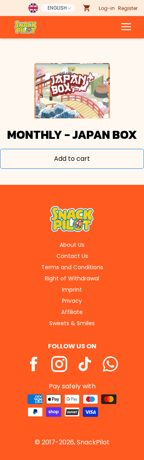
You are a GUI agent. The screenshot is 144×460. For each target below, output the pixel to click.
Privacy (72, 301)
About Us (72, 245)
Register (128, 8)
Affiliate (72, 312)
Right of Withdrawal (72, 278)
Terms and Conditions (72, 267)
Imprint (72, 290)
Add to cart (72, 158)
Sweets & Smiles (72, 323)
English (57, 7)
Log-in (107, 8)
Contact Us (72, 256)
